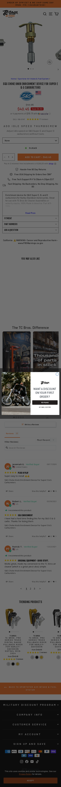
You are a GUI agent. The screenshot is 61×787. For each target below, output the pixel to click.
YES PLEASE (45, 402)
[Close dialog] (57, 374)
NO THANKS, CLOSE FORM (45, 407)
